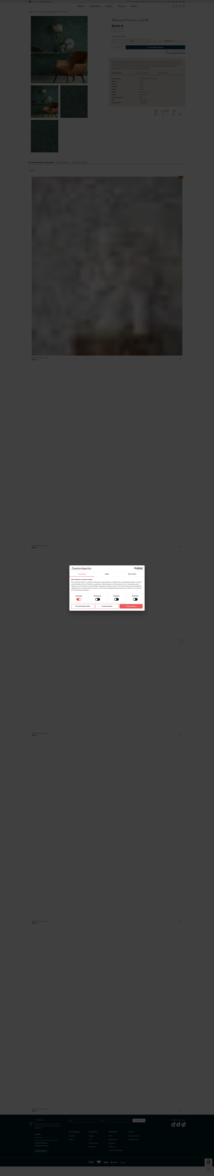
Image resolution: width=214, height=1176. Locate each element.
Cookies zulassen (131, 606)
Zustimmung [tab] (82, 574)
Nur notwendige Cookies (83, 606)
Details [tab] (107, 574)
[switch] (97, 599)
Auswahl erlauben (107, 606)
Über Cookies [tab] (132, 574)
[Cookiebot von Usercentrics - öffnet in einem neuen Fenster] (135, 568)
